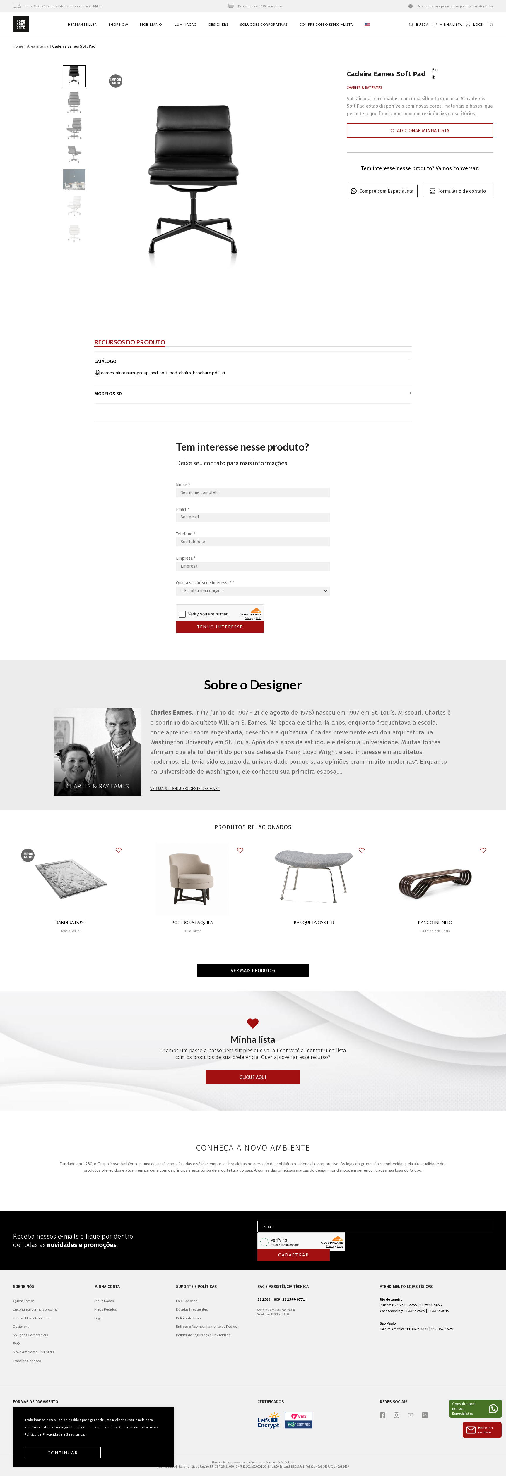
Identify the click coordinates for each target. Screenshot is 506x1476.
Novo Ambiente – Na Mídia (33, 1352)
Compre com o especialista (326, 24)
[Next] (277, 182)
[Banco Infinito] (435, 879)
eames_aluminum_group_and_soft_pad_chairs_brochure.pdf (160, 372)
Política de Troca (188, 1318)
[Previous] (111, 182)
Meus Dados (104, 1301)
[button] (420, 130)
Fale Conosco (186, 1301)
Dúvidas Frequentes (192, 1309)
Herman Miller (82, 24)
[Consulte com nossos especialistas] (475, 1409)
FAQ (16, 1343)
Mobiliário (151, 24)
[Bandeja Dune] (70, 879)
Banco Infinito (435, 922)
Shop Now (118, 24)
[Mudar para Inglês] (367, 24)
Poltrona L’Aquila (192, 922)
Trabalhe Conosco (27, 1360)
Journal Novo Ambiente (31, 1318)
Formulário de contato (462, 191)
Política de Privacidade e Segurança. (55, 1434)
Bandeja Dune (71, 922)
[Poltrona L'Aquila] (192, 879)
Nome (183, 484)
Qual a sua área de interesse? (205, 582)
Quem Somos (24, 1301)
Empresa (186, 558)
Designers (218, 24)
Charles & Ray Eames (364, 88)
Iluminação (185, 24)
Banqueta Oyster (314, 922)
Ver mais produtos (253, 970)
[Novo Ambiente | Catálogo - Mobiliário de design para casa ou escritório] (21, 24)
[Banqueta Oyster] (313, 879)
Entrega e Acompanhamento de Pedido (206, 1326)
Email (182, 509)
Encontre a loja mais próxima (35, 1309)
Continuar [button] (62, 1452)
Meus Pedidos (105, 1309)
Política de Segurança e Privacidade (203, 1335)
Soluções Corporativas (264, 24)
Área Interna (37, 46)
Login (98, 1318)
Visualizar (71, 948)
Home (18, 46)
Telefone (185, 534)
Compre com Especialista (386, 191)
